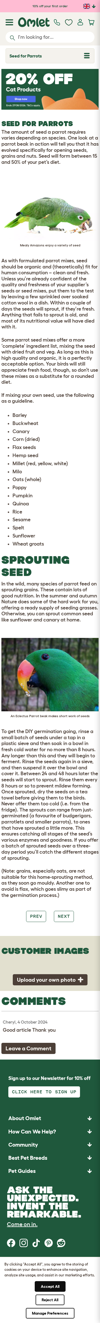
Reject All (50, 1300)
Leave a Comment (28, 1048)
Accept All (50, 1286)
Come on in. (22, 1224)
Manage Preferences (50, 1313)
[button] (50, 1171)
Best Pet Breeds (27, 1158)
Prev (36, 916)
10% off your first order (50, 6)
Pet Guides (22, 1171)
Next (64, 916)
